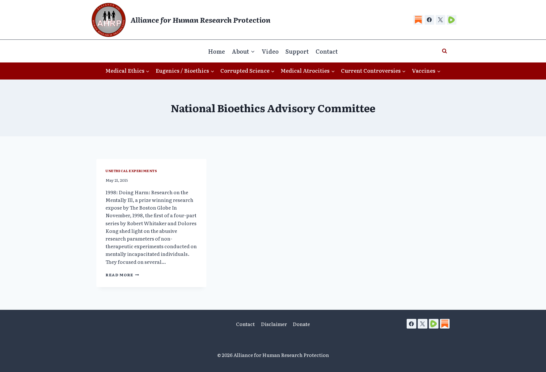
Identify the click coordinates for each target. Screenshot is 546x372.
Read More (119, 274)
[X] (440, 20)
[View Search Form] (444, 51)
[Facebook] (429, 20)
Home (216, 51)
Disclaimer (274, 323)
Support (297, 51)
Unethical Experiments (131, 170)
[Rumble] (451, 20)
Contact (327, 51)
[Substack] (418, 20)
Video (270, 51)
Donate (301, 323)
